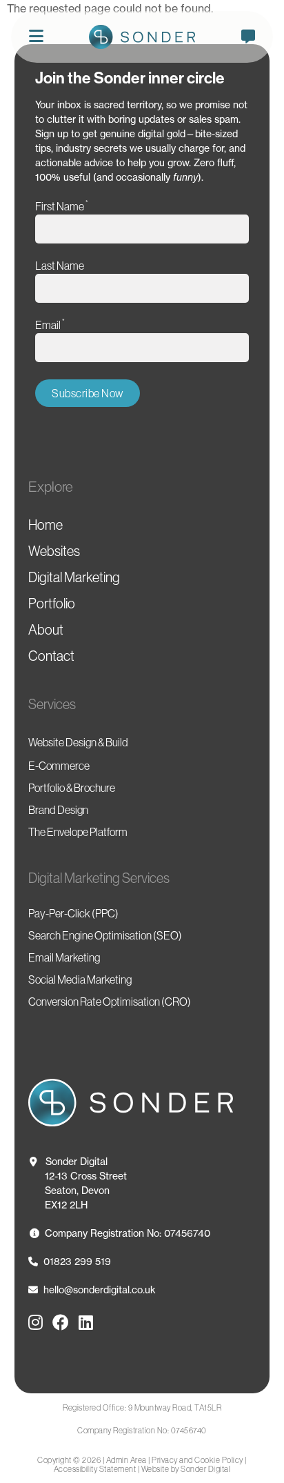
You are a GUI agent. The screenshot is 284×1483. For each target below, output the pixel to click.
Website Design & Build (78, 742)
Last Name (59, 265)
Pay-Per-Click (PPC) (73, 913)
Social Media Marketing (80, 979)
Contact (51, 656)
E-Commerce (59, 765)
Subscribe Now (87, 393)
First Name (61, 205)
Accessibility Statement (95, 1468)
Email (50, 324)
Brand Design (58, 810)
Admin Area (126, 1459)
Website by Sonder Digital (186, 1468)
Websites (54, 551)
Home (45, 525)
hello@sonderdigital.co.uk (99, 1289)
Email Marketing (64, 957)
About (45, 629)
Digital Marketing (74, 577)
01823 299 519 (77, 1261)
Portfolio (51, 603)
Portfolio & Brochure (71, 788)
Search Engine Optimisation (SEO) (105, 935)
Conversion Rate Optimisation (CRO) (109, 1001)
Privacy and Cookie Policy (197, 1459)
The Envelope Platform (78, 832)
